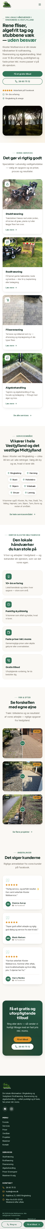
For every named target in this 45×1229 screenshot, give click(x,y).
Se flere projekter (21, 832)
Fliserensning (7, 1164)
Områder (6, 1133)
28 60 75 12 (24, 81)
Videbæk (31, 486)
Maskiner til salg (9, 1175)
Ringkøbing (15, 473)
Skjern (15, 486)
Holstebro (30, 479)
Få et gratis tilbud (22, 74)
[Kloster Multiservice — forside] (6, 5)
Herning (33, 473)
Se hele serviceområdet (21, 514)
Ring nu (13, 1224)
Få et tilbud (22, 1039)
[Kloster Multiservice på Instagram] (11, 1108)
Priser (4, 1130)
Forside (5, 1122)
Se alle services (21, 415)
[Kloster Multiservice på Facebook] (5, 1108)
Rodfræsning (7, 1160)
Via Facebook (20, 905)
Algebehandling (9, 1168)
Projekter (6, 1137)
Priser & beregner (9, 1172)
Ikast (14, 479)
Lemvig (31, 492)
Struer (16, 492)
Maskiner (6, 1141)
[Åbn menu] (39, 4)
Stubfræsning (8, 1157)
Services (6, 1126)
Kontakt (5, 1145)
